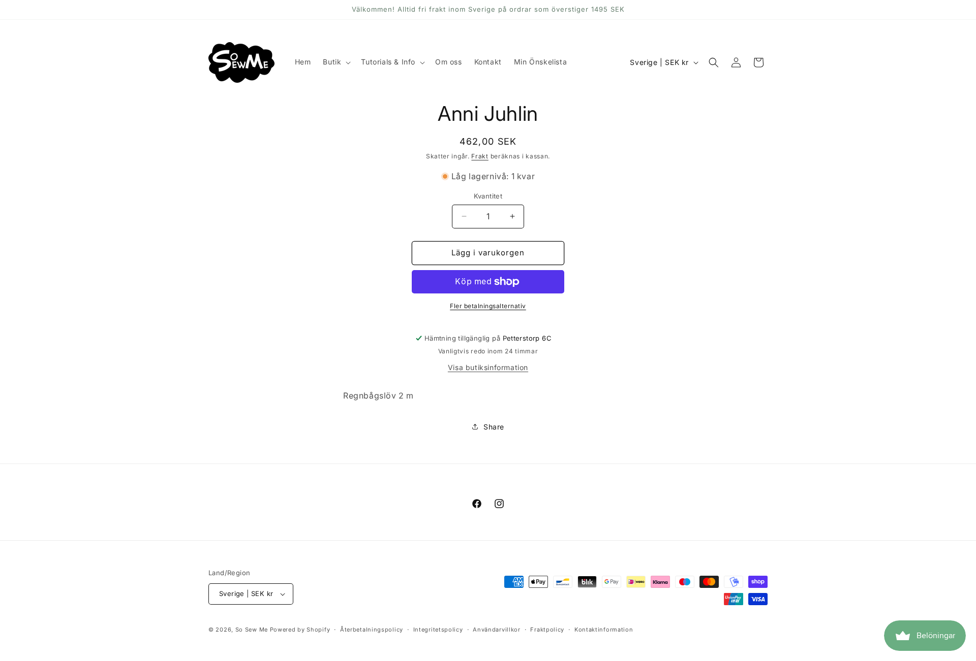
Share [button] (493, 426)
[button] (336, 62)
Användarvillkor (497, 629)
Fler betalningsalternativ (488, 306)
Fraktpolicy (547, 629)
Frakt (480, 156)
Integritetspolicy (438, 629)
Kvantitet (488, 196)
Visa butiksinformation (488, 367)
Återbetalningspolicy (371, 629)
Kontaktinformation (603, 629)
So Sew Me (251, 629)
